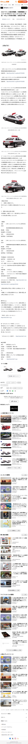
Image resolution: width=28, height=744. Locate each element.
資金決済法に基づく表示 (7, 734)
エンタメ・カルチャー (11, 382)
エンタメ (5, 4)
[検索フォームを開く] (16, 1)
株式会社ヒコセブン (6, 19)
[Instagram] (15, 738)
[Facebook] (7, 391)
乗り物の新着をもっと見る (14, 590)
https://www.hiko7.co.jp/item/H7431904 (15, 73)
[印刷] (15, 391)
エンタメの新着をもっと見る (14, 530)
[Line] (12, 391)
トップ (2, 709)
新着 (2, 4)
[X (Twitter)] (10, 391)
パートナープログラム (6, 727)
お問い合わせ (14, 401)
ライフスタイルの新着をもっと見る (14, 650)
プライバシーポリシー (6, 732)
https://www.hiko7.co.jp (6, 317)
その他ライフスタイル (17, 388)
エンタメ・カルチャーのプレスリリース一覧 (15, 709)
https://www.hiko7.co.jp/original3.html (9, 284)
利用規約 (3, 729)
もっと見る (24, 475)
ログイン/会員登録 (22, 1)
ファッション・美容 (19, 4)
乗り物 (19, 382)
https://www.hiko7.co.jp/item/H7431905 (15, 81)
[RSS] (18, 738)
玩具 (8, 388)
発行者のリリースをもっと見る (14, 467)
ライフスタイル (4, 385)
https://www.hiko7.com (21, 280)
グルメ (9, 4)
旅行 (13, 4)
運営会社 (3, 724)
